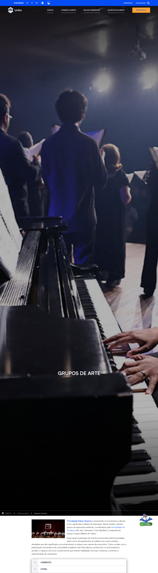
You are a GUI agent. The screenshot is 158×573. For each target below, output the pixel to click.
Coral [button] (43, 569)
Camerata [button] (45, 562)
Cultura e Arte (22, 513)
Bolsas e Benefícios (92, 10)
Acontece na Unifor (116, 10)
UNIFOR (8, 513)
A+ (37, 3)
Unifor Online (141, 3)
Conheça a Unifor (68, 10)
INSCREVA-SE (141, 10)
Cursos (50, 10)
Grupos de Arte (40, 513)
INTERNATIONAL (128, 3)
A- (27, 3)
